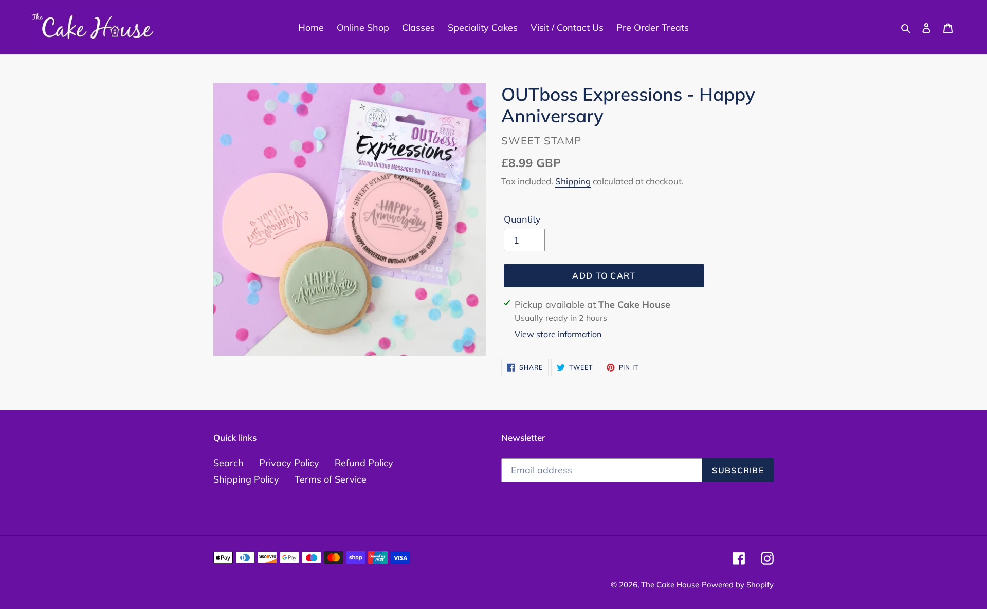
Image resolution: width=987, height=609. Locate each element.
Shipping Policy (246, 479)
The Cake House (670, 584)
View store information (558, 334)
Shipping (573, 181)
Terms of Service (331, 479)
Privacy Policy (289, 463)
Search (228, 463)
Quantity (522, 219)
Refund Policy (364, 463)
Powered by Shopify (738, 584)
